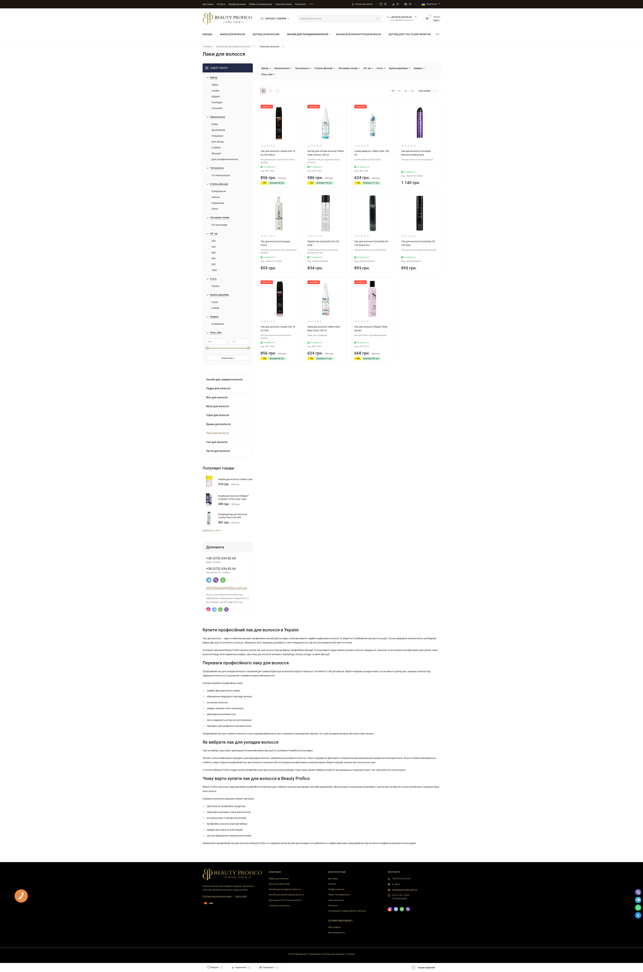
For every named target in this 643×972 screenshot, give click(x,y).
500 (213, 258)
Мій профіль (334, 927)
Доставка (333, 878)
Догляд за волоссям (279, 884)
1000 (214, 270)
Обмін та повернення (339, 894)
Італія (214, 302)
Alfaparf (215, 96)
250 (213, 241)
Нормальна (217, 203)
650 (213, 264)
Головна (207, 46)
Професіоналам (336, 889)
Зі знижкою (217, 324)
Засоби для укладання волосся (233, 46)
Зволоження (218, 130)
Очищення (217, 136)
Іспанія (215, 308)
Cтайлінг (216, 147)
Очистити (227, 358)
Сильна (215, 197)
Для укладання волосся (224, 159)
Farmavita (216, 108)
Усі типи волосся (220, 175)
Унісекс (215, 286)
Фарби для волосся (279, 878)
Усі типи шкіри (219, 225)
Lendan (215, 91)
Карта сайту (241, 896)
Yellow (214, 85)
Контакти (333, 905)
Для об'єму (217, 141)
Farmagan (216, 102)
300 (213, 246)
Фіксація (216, 153)
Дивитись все (211, 530)
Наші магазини (336, 900)
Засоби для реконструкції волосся (286, 894)
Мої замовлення (336, 932)
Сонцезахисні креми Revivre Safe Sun (347, 911)
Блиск (214, 124)
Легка (214, 208)
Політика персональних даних (217, 896)
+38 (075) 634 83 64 (401, 17)
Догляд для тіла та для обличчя (285, 900)
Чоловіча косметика (279, 905)
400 (213, 252)
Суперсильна (218, 191)
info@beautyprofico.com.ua (226, 588)
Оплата (332, 884)
